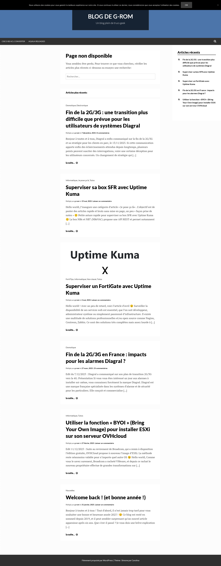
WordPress (108, 560)
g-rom (77, 133)
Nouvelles (70, 490)
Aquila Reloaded (37, 41)
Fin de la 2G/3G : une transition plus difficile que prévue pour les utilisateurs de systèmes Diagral (107, 119)
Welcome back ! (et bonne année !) (106, 497)
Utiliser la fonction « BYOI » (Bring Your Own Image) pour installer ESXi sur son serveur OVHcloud (108, 429)
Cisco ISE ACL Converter (13, 41)
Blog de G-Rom (110, 16)
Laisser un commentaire (102, 201)
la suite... (72, 162)
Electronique (82, 105)
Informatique (71, 180)
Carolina (135, 560)
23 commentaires (100, 368)
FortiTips (70, 279)
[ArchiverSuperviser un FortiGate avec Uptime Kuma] (105, 273)
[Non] (218, 5)
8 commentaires (103, 133)
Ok (186, 5)
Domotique (71, 105)
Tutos (92, 180)
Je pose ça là (83, 180)
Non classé (91, 279)
